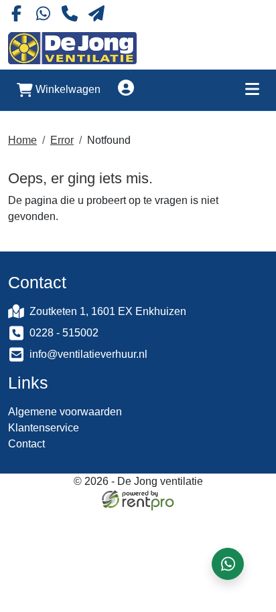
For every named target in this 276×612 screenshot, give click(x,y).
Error (62, 140)
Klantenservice (43, 427)
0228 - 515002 (63, 332)
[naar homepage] (72, 48)
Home (22, 140)
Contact (26, 443)
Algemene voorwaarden (65, 411)
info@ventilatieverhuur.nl (88, 354)
